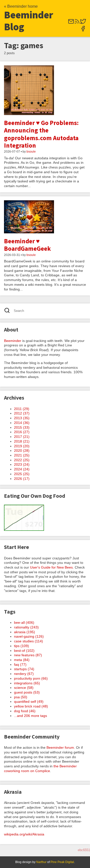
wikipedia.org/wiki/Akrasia (24, 834)
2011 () (21, 409)
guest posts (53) (27, 692)
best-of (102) (24, 651)
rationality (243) (26, 627)
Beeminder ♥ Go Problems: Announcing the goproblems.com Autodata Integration (41, 134)
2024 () (22, 469)
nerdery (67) (24, 674)
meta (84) (22, 660)
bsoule (31, 151)
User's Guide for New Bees (51, 567)
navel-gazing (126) (29, 636)
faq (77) (20, 664)
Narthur (41, 862)
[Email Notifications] (71, 23)
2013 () (22, 418)
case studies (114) (28, 641)
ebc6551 (84, 850)
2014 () (22, 423)
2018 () (22, 441)
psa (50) (20, 697)
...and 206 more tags (30, 716)
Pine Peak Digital (62, 862)
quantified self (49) (29, 701)
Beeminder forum (60, 747)
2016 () (22, 432)
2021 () (22, 455)
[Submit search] (8, 311)
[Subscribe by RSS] (77, 23)
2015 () (22, 427)
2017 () (22, 437)
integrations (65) (27, 683)
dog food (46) (25, 711)
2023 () (22, 464)
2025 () (22, 474)
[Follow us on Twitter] (83, 23)
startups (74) (24, 669)
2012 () (22, 413)
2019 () (22, 446)
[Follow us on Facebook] (83, 30)
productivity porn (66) (31, 678)
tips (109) (21, 646)
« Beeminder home (21, 6)
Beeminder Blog (28, 21)
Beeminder (12, 341)
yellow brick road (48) (31, 706)
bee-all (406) (24, 622)
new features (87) (28, 655)
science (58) (24, 688)
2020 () (22, 451)
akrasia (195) (24, 632)
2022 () (22, 460)
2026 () (22, 479)
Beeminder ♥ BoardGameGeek (27, 244)
